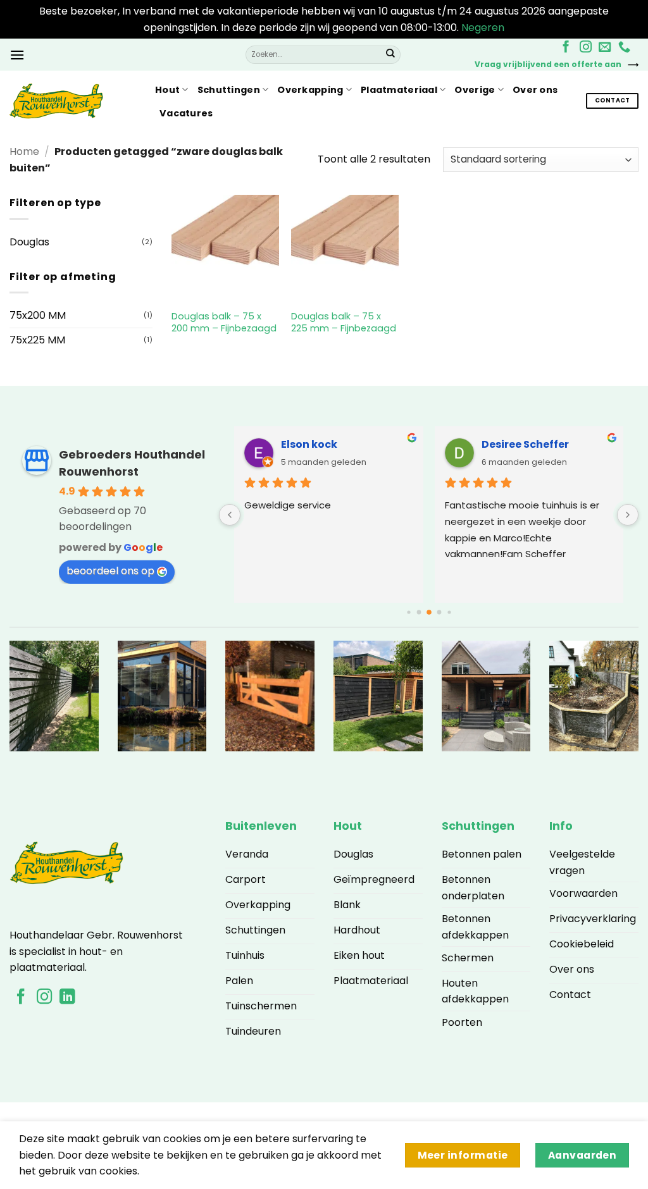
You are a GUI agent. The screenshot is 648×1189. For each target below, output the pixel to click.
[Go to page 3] (429, 612)
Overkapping (310, 89)
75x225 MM (37, 340)
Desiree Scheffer (525, 444)
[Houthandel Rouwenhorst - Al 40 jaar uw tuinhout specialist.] (72, 101)
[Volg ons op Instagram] (586, 47)
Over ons (535, 89)
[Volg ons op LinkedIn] (67, 997)
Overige (474, 89)
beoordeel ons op (110, 571)
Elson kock (309, 444)
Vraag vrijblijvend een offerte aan (548, 64)
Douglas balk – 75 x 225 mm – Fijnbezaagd (343, 322)
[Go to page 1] (408, 612)
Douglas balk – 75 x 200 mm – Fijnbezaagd (224, 322)
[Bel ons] (624, 47)
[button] (17, 54)
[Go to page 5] (449, 612)
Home (24, 151)
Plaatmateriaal (399, 89)
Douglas (29, 242)
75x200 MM (37, 315)
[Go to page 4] (439, 612)
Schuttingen (228, 89)
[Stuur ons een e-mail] (605, 47)
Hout (167, 89)
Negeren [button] (482, 27)
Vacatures (186, 113)
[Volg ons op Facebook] (566, 47)
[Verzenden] (390, 54)
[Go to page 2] (418, 612)
